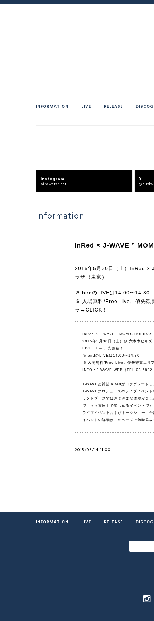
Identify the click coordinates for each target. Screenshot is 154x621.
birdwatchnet (53, 180)
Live (86, 106)
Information (52, 106)
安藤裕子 (116, 348)
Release (113, 106)
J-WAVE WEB (110, 370)
